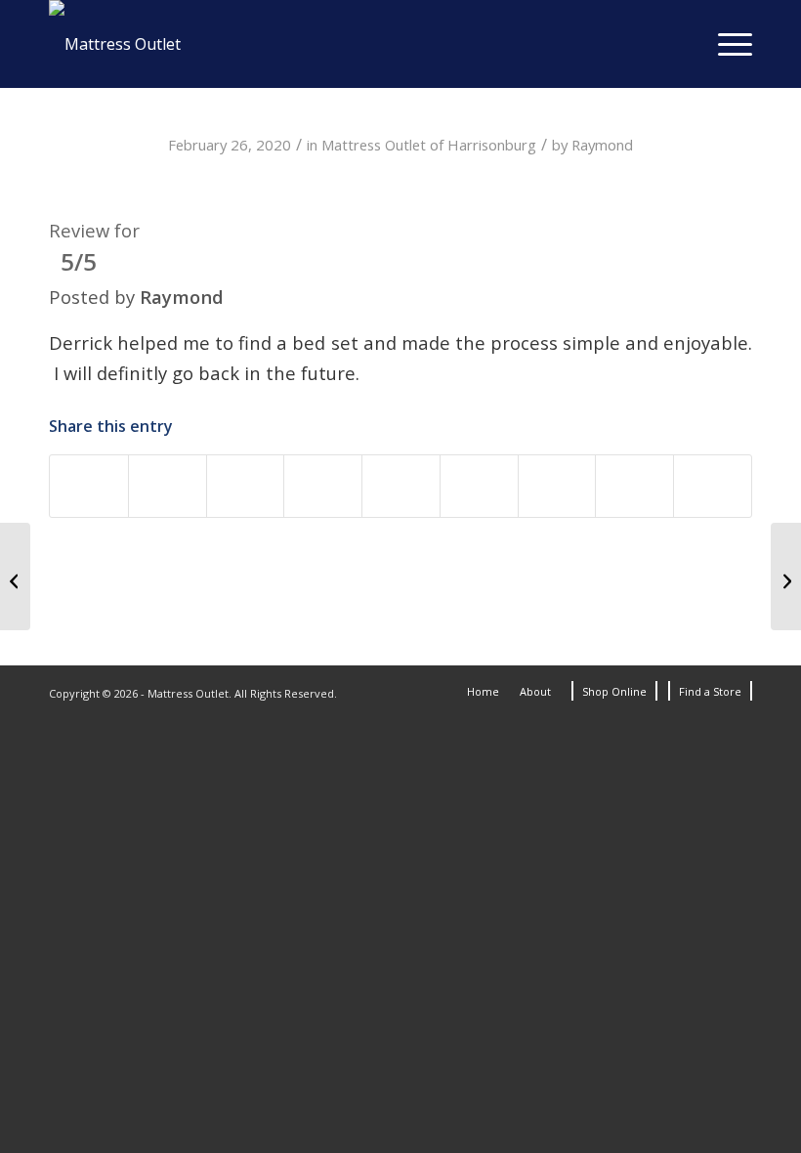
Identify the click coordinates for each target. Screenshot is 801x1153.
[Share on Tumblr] (479, 485)
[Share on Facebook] (89, 485)
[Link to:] (15, 576)
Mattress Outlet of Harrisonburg (428, 144)
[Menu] (725, 44)
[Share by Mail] (634, 485)
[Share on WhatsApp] (245, 485)
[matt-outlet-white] (115, 44)
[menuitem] (725, 44)
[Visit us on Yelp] (712, 485)
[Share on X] (167, 485)
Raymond (602, 144)
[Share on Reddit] (557, 485)
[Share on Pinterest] (322, 485)
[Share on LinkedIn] (401, 485)
